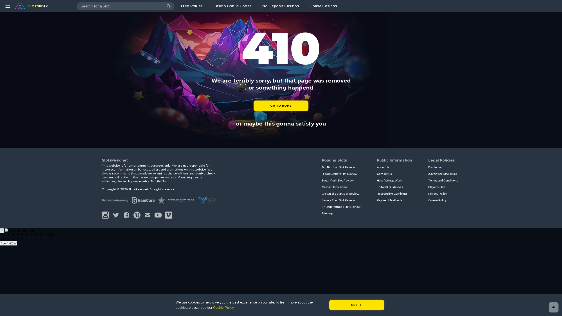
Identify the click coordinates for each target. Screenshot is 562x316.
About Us (383, 167)
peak (37, 6)
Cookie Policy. (223, 308)
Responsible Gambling (392, 193)
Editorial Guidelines (390, 187)
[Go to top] (553, 307)
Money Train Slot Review (338, 200)
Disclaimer (435, 167)
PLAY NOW (8, 243)
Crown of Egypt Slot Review (340, 193)
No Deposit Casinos (280, 6)
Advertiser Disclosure (442, 174)
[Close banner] (2, 230)
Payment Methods (389, 200)
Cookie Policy (437, 200)
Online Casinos (323, 6)
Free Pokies (192, 6)
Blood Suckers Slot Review (339, 174)
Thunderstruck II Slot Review (341, 206)
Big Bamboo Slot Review (338, 167)
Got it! (357, 305)
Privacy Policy (437, 193)
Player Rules (436, 187)
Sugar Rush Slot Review (338, 180)
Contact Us (384, 174)
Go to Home (281, 105)
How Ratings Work (389, 180)
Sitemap (327, 213)
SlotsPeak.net (115, 160)
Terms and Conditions (443, 180)
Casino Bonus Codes (232, 6)
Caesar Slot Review (335, 187)
